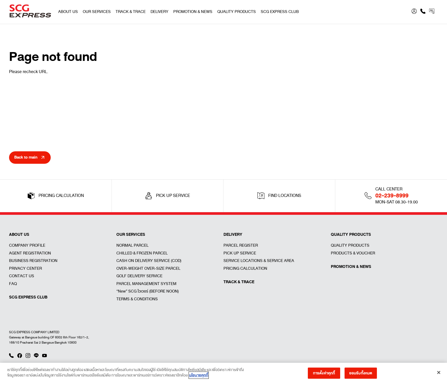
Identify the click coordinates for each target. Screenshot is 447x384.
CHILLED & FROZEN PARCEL (142, 253)
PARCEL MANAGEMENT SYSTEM (146, 284)
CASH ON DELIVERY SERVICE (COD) (148, 261)
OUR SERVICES (97, 12)
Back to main (26, 157)
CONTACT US (21, 276)
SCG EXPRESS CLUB (280, 12)
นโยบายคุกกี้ (198, 375)
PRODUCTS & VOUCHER (353, 253)
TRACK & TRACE (131, 12)
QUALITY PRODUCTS (236, 12)
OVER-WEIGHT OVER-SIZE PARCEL (148, 268)
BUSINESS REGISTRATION (33, 261)
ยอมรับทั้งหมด (360, 373)
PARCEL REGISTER (241, 245)
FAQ (13, 284)
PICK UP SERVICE (240, 253)
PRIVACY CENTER (25, 268)
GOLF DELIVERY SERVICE (139, 276)
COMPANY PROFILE (27, 245)
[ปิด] (438, 372)
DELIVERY (159, 12)
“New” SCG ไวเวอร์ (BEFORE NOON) (147, 291)
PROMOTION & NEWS (192, 12)
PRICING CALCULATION (245, 268)
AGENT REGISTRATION (30, 253)
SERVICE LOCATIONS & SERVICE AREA (259, 261)
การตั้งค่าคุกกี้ (324, 373)
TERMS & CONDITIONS (137, 299)
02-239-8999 (391, 195)
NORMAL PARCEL (132, 245)
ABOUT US (68, 12)
